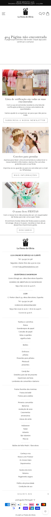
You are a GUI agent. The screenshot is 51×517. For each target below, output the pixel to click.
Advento (25, 432)
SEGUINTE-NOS (25, 494)
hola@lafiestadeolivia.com (28, 267)
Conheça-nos (25, 453)
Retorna (25, 473)
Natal (25, 429)
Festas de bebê (25, 393)
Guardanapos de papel (25, 328)
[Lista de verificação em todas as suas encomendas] (25, 82)
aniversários (25, 416)
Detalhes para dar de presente (25, 375)
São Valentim (26, 436)
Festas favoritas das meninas (25, 389)
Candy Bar (26, 371)
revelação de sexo (25, 409)
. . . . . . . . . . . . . (25, 342)
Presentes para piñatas (25, 358)
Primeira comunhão (25, 402)
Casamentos (25, 412)
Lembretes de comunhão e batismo (25, 381)
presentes (25, 365)
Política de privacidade (25, 483)
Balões (25, 345)
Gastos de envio (25, 470)
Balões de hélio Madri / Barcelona (25, 445)
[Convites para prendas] (25, 140)
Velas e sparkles (25, 335)
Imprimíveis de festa (25, 378)
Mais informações (25, 175)
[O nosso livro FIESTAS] (25, 195)
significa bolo (25, 338)
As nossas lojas (25, 460)
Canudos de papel (25, 332)
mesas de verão (25, 419)
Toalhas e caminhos (25, 322)
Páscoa (25, 439)
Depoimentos (25, 463)
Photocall (25, 362)
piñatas (25, 355)
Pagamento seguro (25, 477)
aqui (40, 40)
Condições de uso (25, 486)
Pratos (25, 325)
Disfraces (25, 352)
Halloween (25, 426)
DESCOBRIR (25, 230)
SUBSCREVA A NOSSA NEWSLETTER (25, 120)
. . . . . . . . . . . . (25, 442)
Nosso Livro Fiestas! (25, 457)
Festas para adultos (25, 396)
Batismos (25, 406)
